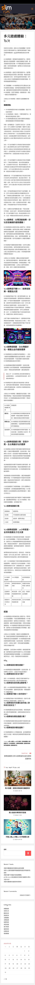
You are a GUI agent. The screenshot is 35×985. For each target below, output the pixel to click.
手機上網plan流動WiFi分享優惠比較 (17, 837)
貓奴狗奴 (6, 929)
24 (5, 968)
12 (13, 959)
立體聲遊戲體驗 (19, 743)
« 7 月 (5, 979)
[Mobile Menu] (32, 9)
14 (21, 959)
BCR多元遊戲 (17, 741)
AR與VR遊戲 (11, 741)
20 (17, 964)
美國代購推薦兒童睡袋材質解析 (12, 882)
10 (5, 959)
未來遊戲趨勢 (12, 743)
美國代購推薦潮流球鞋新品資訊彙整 (14, 868)
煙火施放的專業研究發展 (17, 813)
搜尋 (5, 849)
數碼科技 (6, 913)
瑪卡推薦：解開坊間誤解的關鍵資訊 (17, 788)
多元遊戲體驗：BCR (22, 24)
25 (9, 968)
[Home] (7, 24)
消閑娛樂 (6, 920)
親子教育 (6, 927)
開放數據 (6, 933)
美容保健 (6, 924)
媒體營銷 (6, 909)
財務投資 (6, 931)
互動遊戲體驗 (24, 741)
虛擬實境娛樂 (27, 743)
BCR (15, 53)
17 (5, 964)
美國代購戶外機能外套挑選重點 (12, 875)
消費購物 (6, 918)
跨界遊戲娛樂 (7, 745)
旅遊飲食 (6, 915)
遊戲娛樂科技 (14, 745)
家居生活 (6, 911)
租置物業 (6, 922)
